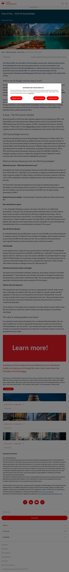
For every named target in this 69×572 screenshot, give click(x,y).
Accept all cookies (52, 98)
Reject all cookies (39, 98)
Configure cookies (16, 98)
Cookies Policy (31, 93)
